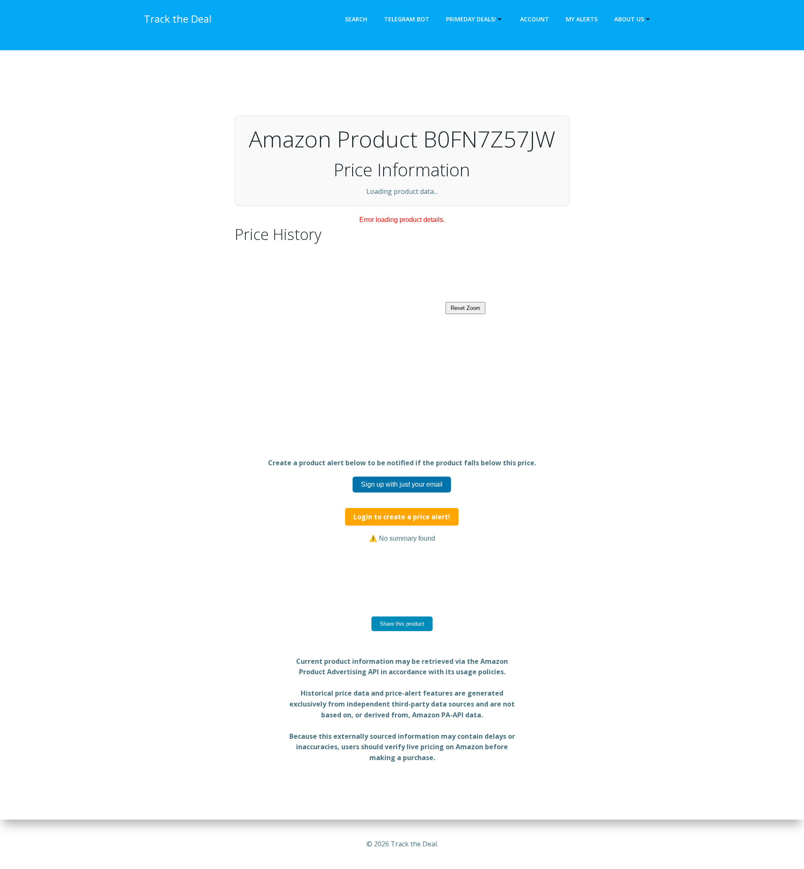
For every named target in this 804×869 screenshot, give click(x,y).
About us (629, 19)
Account (534, 19)
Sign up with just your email (402, 522)
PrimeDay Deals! (471, 19)
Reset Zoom (465, 346)
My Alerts (582, 19)
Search (356, 19)
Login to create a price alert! (401, 554)
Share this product (402, 661)
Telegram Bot (406, 19)
